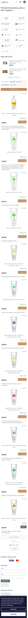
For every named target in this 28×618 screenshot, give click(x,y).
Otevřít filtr (14, 89)
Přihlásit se (5, 581)
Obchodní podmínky (5, 593)
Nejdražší (19, 82)
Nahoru (15, 548)
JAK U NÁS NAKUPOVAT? (6, 595)
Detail (23, 527)
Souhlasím (13, 614)
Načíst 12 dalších (14, 537)
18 (17, 541)
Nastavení (13, 609)
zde (12, 605)
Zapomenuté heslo (5, 586)
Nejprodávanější (5, 85)
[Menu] (24, 2)
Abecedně (13, 85)
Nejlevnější (12, 82)
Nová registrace (4, 584)
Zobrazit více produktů (13, 77)
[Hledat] (16, 2)
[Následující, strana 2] (14, 541)
